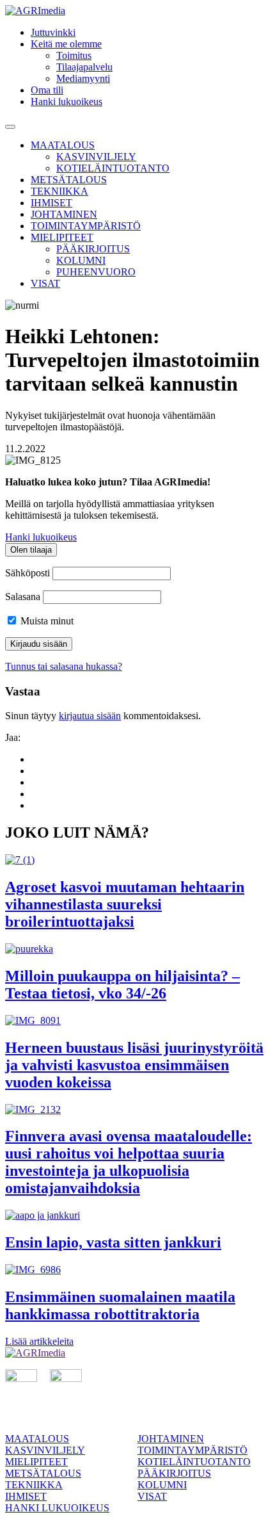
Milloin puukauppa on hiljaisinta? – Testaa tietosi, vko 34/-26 (122, 985)
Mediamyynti (83, 78)
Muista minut (46, 620)
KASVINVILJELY (96, 156)
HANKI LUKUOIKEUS (57, 1507)
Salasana (22, 596)
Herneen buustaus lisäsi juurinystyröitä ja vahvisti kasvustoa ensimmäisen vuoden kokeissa (134, 1065)
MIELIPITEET (62, 237)
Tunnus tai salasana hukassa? (63, 666)
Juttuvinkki (53, 32)
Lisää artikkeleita (39, 1341)
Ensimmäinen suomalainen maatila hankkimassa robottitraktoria (120, 1305)
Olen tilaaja (31, 550)
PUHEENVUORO (96, 271)
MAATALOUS (63, 145)
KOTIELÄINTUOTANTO (112, 168)
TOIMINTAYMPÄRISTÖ (86, 225)
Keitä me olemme (66, 43)
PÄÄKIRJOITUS (93, 248)
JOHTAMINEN (64, 214)
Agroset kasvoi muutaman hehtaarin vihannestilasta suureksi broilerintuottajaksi (124, 904)
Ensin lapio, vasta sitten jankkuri (113, 1242)
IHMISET (51, 202)
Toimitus (73, 55)
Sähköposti (27, 572)
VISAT (45, 283)
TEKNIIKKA (59, 191)
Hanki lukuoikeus (66, 101)
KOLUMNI (81, 260)
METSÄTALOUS (69, 179)
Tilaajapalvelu (84, 66)
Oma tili (47, 90)
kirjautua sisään (90, 715)
